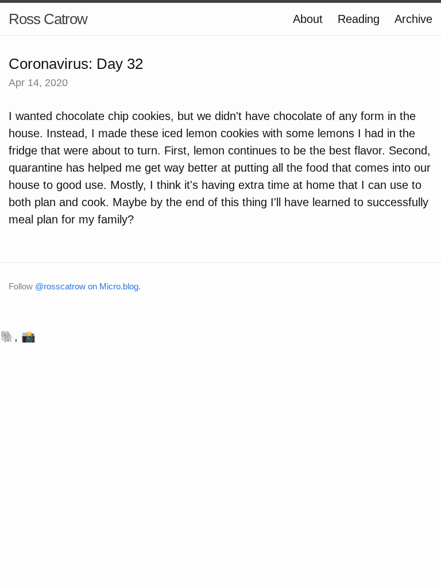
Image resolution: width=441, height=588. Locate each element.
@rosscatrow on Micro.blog (86, 286)
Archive (413, 19)
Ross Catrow (48, 19)
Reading (359, 19)
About (308, 19)
